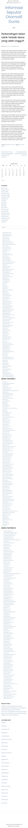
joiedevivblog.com (7, 663)
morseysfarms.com (6, 508)
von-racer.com (5, 452)
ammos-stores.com (7, 658)
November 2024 (5, 215)
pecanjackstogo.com (7, 589)
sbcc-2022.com (5, 355)
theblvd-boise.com (6, 331)
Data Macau (4, 732)
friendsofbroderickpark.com (8, 464)
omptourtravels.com (7, 682)
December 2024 (5, 213)
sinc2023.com (5, 386)
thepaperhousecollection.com (9, 626)
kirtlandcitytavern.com (8, 655)
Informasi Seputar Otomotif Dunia (14, 14)
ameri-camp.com (5, 297)
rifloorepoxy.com (6, 610)
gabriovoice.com (6, 563)
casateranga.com (7, 616)
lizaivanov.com (6, 548)
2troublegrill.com (6, 614)
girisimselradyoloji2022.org (7, 398)
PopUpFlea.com (5, 287)
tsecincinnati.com (5, 415)
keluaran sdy (4, 793)
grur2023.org (5, 360)
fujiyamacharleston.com (7, 468)
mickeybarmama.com (6, 497)
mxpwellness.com (7, 623)
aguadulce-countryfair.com (7, 478)
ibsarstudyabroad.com (7, 412)
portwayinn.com (6, 630)
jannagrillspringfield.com (7, 467)
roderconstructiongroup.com (8, 417)
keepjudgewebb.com (7, 636)
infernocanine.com (7, 625)
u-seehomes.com (6, 323)
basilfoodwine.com (7, 645)
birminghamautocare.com (7, 483)
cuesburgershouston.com (8, 538)
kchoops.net (5, 653)
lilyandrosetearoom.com (8, 603)
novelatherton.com (7, 677)
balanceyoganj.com (6, 257)
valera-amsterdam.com (8, 664)
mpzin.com (4, 284)
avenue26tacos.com (7, 570)
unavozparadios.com (6, 425)
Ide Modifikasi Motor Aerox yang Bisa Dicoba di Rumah (21, 153)
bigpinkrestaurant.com (7, 303)
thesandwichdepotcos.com (7, 309)
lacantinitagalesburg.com (7, 440)
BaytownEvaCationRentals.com (8, 262)
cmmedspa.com (6, 641)
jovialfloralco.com (6, 320)
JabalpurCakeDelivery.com (7, 263)
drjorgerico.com (5, 292)
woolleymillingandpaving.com (9, 611)
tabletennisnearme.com (7, 519)
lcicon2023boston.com (6, 373)
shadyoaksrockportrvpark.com (8, 430)
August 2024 (4, 220)
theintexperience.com (6, 234)
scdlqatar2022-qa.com (6, 387)
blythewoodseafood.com (7, 492)
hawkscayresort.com (6, 420)
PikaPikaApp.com (5, 267)
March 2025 (4, 207)
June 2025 (3, 202)
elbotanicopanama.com (7, 428)
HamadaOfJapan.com (6, 270)
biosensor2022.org (6, 401)
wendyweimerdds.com (7, 295)
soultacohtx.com (5, 522)
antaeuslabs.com (6, 275)
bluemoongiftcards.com (8, 650)
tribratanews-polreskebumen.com (10, 683)
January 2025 (4, 211)
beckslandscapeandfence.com (9, 534)
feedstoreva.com (5, 515)
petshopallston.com (7, 569)
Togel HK (3, 722)
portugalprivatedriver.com (7, 450)
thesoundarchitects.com (8, 633)
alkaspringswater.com (6, 456)
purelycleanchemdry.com (7, 276)
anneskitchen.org (7, 576)
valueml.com (5, 288)
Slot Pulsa (3, 726)
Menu (14, 27)
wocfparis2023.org (6, 384)
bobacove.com (5, 494)
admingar (17, 46)
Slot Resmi (4, 783)
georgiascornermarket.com (8, 447)
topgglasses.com (6, 572)
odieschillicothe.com (6, 439)
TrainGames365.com (6, 260)
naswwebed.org (5, 348)
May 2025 (3, 204)
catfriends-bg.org (5, 237)
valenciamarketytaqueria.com (9, 578)
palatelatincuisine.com (8, 553)
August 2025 (4, 199)
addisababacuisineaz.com (8, 697)
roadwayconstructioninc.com (8, 499)
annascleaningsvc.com (8, 597)
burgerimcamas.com (7, 698)
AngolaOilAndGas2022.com (7, 357)
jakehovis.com (5, 480)
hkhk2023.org (5, 361)
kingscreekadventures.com (8, 273)
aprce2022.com (5, 353)
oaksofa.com (5, 521)
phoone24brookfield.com (7, 496)
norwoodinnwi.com (7, 667)
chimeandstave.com (7, 559)
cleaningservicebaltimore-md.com (10, 532)
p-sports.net (5, 566)
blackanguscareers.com (8, 670)
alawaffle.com (6, 581)
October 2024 (4, 216)
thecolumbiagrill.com (6, 389)
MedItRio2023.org (5, 372)
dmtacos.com (6, 541)
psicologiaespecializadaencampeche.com (12, 539)
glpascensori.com (7, 608)
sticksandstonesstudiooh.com (9, 617)
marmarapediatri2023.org (7, 395)
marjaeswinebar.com (6, 434)
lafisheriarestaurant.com (7, 475)
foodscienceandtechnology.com (10, 694)
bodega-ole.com (6, 673)
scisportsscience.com (7, 695)
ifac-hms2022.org (5, 405)
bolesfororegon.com (7, 672)
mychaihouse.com (6, 487)
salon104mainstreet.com (7, 455)
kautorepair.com (5, 433)
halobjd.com (4, 264)
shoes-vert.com (5, 427)
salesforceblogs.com (6, 259)
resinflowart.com (6, 564)
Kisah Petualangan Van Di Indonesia (10, 709)
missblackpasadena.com (8, 575)
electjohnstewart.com (7, 680)
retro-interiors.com (6, 329)
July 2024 (3, 222)
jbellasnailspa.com (6, 486)
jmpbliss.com (5, 291)
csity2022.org (5, 411)
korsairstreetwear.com (8, 567)
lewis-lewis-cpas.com (6, 338)
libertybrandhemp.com (8, 666)
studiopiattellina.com (6, 465)
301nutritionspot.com (7, 657)
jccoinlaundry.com (6, 431)
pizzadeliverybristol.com (7, 442)
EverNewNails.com (6, 316)
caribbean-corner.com (8, 648)
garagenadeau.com (6, 313)
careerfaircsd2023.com (7, 369)
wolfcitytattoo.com (7, 598)
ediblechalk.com (5, 518)
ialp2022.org (4, 402)
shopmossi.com (6, 620)
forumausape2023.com (7, 366)
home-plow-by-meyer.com (8, 551)
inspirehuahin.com (6, 304)
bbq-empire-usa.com (6, 514)
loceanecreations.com (8, 660)
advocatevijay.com (6, 345)
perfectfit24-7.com (6, 449)
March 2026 (4, 188)
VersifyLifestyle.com (6, 272)
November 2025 (5, 195)
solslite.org (5, 629)
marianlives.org (5, 238)
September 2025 (5, 197)
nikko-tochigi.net (6, 647)
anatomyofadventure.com (8, 638)
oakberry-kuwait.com (6, 461)
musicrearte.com (5, 506)
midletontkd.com (6, 642)
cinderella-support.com (7, 301)
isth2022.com (5, 381)
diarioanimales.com (6, 422)
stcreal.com (4, 285)
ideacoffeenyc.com (6, 437)
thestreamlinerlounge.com (8, 674)
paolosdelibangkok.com (7, 493)
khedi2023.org (5, 392)
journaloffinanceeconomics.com (10, 691)
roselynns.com (5, 256)
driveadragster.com (7, 545)
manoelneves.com (6, 253)
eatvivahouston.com (7, 556)
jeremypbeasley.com (6, 307)
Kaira (15, 824)
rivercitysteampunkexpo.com (9, 651)
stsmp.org (4, 251)
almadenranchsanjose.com (8, 344)
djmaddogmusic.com (7, 632)
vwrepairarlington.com (8, 531)
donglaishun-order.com (7, 471)
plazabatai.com (5, 418)
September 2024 (5, 218)
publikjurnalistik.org (7, 686)
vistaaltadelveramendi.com (9, 535)
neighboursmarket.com (8, 669)
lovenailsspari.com (6, 459)
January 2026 (4, 191)
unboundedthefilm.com (7, 235)
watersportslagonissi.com (7, 325)
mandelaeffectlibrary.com (7, 254)
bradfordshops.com (6, 342)
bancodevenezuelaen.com (7, 242)
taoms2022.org (5, 406)
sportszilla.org (5, 502)
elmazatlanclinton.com (7, 436)
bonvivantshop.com (6, 281)
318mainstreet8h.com (6, 458)
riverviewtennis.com (6, 509)
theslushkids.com (7, 606)
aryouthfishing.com (7, 582)
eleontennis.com (5, 339)
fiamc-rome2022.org (6, 472)
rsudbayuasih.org (7, 685)
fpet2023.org (5, 332)
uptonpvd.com (6, 613)
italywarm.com (6, 689)
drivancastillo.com (7, 639)
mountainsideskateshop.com (9, 654)
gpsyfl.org (4, 525)
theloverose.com (6, 561)
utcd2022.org (5, 399)
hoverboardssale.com (6, 248)
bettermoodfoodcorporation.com (9, 244)
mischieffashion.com (6, 326)
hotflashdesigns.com (6, 311)
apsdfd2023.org (5, 364)
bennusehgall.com (6, 414)
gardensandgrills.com (7, 644)
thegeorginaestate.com (7, 490)
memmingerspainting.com (7, 306)
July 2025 (3, 200)
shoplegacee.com (6, 279)
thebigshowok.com (7, 557)
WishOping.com (5, 278)
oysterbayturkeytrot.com (8, 600)
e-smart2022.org (5, 334)
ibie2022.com (5, 354)
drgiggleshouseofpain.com (7, 310)
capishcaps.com (5, 524)
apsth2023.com (5, 370)
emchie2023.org (5, 396)
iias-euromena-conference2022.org (9, 408)
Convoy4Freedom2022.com (7, 358)
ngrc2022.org (5, 335)
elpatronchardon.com (6, 469)
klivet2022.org (5, 403)
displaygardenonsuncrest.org (8, 512)
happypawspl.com (6, 445)
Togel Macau (4, 779)
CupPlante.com (5, 282)
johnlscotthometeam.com (7, 322)
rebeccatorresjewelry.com (7, 289)
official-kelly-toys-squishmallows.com (10, 511)
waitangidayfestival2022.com (8, 375)
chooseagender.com (6, 247)
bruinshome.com (6, 595)
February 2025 (5, 209)
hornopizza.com (6, 544)
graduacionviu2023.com (8, 588)
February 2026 (5, 190)
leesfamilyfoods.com (6, 336)
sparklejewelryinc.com (8, 592)
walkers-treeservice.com (8, 619)
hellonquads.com (6, 421)
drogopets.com (5, 516)
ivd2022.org (4, 409)
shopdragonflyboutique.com (8, 500)
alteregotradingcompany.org (8, 351)
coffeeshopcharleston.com (7, 453)
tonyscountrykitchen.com (7, 484)
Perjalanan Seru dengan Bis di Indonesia (11, 706)
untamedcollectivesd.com (8, 622)
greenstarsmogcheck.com (7, 443)
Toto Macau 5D (5, 729)
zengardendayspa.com (8, 591)
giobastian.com (6, 607)
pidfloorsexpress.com (6, 241)
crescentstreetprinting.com (8, 542)
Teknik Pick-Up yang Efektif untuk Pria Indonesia (13, 711)
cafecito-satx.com (7, 586)
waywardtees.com (6, 240)
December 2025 (5, 193)
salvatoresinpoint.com (7, 319)
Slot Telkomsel (5, 766)
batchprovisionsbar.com (7, 503)
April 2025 (3, 206)
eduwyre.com (5, 328)
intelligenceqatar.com (6, 266)
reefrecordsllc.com (7, 579)
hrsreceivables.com (6, 298)
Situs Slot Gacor (5, 763)
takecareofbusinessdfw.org (8, 269)
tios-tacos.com (6, 585)
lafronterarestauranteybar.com (9, 601)
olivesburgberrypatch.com (8, 604)
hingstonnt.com (5, 245)
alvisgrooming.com (6, 489)
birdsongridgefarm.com (8, 661)
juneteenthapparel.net (8, 688)
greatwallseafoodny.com (8, 560)
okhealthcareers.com (6, 232)
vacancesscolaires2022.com (8, 376)
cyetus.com (4, 341)
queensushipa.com (6, 294)
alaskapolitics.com (6, 250)
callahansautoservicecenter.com (9, 446)
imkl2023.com (5, 367)
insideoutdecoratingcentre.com (8, 317)
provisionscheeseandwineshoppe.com (10, 390)
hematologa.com (6, 547)
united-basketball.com (8, 583)
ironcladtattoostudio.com (8, 594)
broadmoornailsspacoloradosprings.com (11, 573)
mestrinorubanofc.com (8, 676)
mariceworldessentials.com (8, 474)
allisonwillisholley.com (8, 628)
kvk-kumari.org (6, 692)
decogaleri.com (5, 424)
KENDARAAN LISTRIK (10, 144)
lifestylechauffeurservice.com (8, 314)
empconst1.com (5, 300)
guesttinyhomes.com (7, 550)
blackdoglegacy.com (7, 554)
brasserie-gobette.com (7, 505)
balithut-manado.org (6, 350)
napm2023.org (5, 363)
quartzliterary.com (6, 462)
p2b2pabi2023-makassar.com (8, 383)
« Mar (2, 180)
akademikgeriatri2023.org (7, 393)
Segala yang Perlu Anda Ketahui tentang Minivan (13, 708)
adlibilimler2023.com (6, 347)
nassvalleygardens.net (8, 679)
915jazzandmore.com (6, 477)
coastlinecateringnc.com (8, 536)
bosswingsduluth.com (6, 481)
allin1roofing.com (6, 635)
